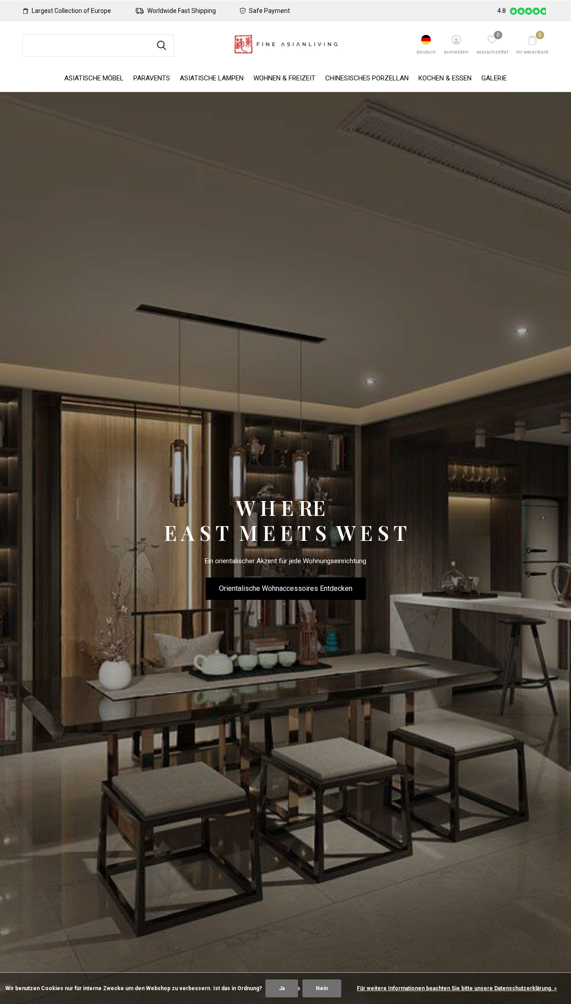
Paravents (151, 78)
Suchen (161, 45)
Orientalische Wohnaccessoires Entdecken (285, 588)
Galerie (494, 78)
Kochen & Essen (445, 78)
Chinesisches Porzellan (367, 78)
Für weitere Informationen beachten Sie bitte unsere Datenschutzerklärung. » (457, 988)
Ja (282, 988)
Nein (322, 988)
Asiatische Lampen (212, 78)
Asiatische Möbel (94, 78)
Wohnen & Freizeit (284, 78)
